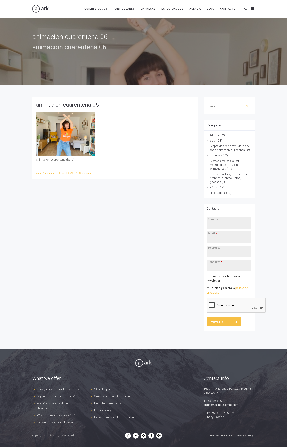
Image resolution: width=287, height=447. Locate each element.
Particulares (124, 8)
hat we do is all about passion (56, 422)
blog (212, 140)
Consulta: (215, 261)
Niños (213, 187)
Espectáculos (172, 8)
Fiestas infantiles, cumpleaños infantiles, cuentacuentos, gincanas (228, 178)
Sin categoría (217, 192)
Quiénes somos (96, 8)
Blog (210, 8)
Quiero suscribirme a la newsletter (223, 278)
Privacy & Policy (244, 435)
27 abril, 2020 (66, 173)
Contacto (228, 8)
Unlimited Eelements (107, 403)
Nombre (214, 219)
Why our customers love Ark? (56, 415)
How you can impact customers (58, 389)
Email (212, 233)
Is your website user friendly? (56, 396)
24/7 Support (103, 389)
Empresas (148, 8)
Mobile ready (102, 410)
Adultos (214, 135)
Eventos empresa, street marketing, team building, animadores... (224, 164)
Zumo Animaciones (47, 173)
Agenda (195, 8)
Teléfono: (214, 247)
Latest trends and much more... (115, 417)
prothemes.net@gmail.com (221, 405)
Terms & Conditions (221, 435)
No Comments (83, 173)
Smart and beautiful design (112, 396)
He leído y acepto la (227, 290)
